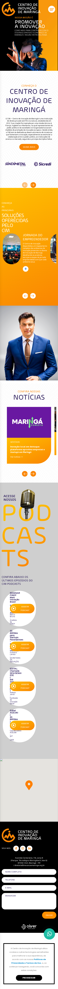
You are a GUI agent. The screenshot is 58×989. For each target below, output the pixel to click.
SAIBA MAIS (29, 147)
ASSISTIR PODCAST (25, 608)
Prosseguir (29, 977)
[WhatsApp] (49, 934)
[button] (29, 785)
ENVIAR (49, 915)
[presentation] (25, 185)
